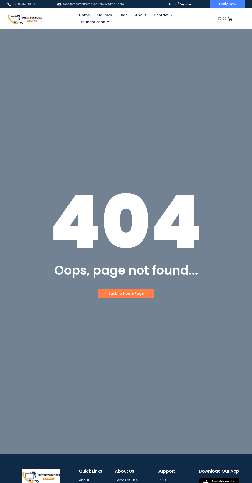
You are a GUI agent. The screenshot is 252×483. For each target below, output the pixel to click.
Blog (124, 15)
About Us (124, 471)
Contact (161, 15)
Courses (104, 15)
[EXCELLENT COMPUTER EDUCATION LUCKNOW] (24, 19)
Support (166, 471)
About (140, 15)
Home (84, 15)
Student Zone (93, 21)
